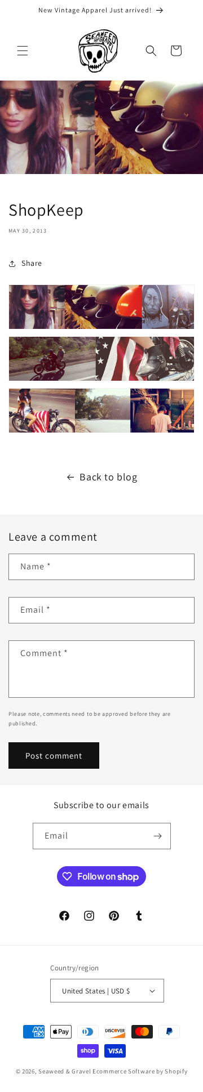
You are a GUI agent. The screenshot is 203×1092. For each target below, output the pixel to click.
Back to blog (108, 476)
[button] (22, 50)
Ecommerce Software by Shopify (139, 1071)
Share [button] (31, 263)
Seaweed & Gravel (64, 1071)
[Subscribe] (157, 836)
